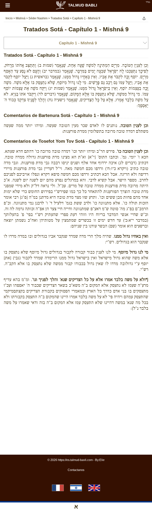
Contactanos (76, 470)
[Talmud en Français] (58, 487)
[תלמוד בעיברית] (76, 487)
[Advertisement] (76, 330)
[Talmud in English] (94, 487)
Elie (102, 460)
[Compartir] (144, 18)
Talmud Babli (82, 5)
